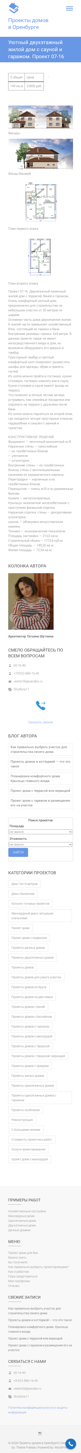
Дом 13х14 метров (24, 884)
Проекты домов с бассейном (31, 1016)
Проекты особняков (25, 1110)
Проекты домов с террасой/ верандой (38, 1056)
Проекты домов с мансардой (31, 1036)
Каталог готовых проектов (30, 903)
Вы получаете (17, 1262)
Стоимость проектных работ (31, 1139)
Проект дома (20, 928)
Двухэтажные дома (22, 1225)
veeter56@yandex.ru (28, 681)
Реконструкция (22, 1120)
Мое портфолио (19, 1281)
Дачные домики (19, 1230)
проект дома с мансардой (29, 1159)
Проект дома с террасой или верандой (40, 791)
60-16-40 (20, 665)
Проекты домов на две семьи (32, 997)
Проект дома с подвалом (29, 938)
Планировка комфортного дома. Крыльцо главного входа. (36, 778)
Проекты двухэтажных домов (32, 957)
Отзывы (14, 1285)
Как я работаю (18, 1271)
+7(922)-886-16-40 (26, 673)
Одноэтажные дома (22, 1220)
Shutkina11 (21, 689)
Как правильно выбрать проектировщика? (38, 1267)
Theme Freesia (26, 1447)
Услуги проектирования (28, 1149)
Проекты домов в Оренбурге (28, 23)
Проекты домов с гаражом (30, 1026)
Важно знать (17, 1257)
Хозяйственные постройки (27, 1211)
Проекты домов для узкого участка (36, 977)
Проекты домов (22, 967)
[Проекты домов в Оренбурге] (14, 8)
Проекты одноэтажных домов (32, 1085)
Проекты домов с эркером (30, 1066)
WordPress (62, 1447)
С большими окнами (25, 1129)
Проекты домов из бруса (28, 987)
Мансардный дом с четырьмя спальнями (32, 916)
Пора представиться (23, 1276)
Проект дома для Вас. (23, 1253)
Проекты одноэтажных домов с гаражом (33, 1098)
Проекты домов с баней (28, 1006)
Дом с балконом (22, 893)
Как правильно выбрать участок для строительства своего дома (39, 749)
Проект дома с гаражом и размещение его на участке (40, 803)
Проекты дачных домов (28, 947)
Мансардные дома (21, 1216)
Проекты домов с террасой (30, 1046)
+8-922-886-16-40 (26, 1380)
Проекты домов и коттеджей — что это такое (40, 764)
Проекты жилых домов (27, 1075)
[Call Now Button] (70, 1444)
